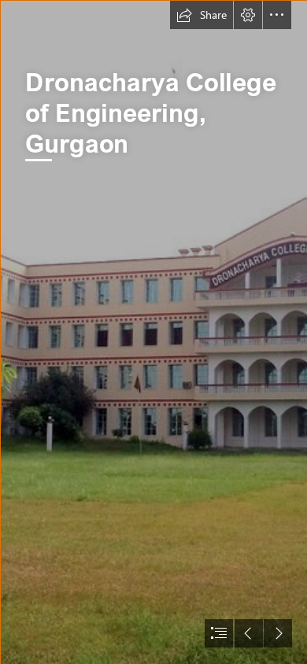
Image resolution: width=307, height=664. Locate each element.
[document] (153, 332)
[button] (201, 15)
